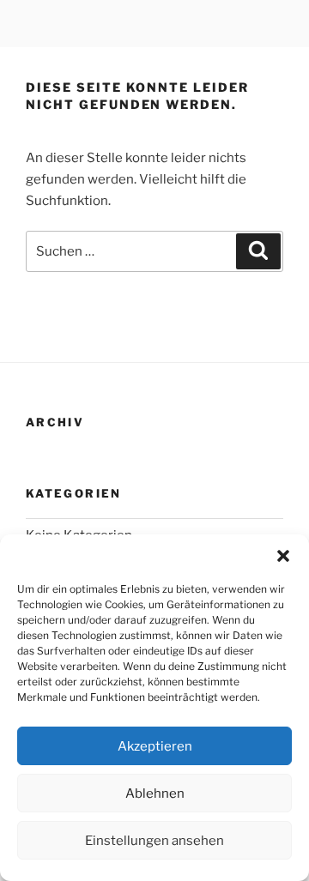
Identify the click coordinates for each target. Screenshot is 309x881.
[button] (283, 555)
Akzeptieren (155, 746)
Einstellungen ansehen (154, 840)
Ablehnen (155, 793)
